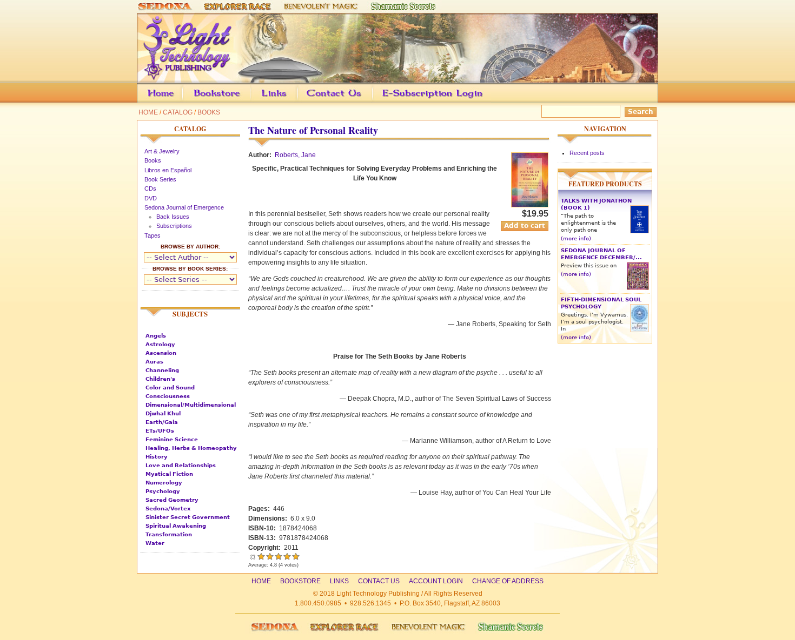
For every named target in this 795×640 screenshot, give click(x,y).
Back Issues (172, 216)
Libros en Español (167, 170)
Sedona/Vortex (167, 508)
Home (148, 112)
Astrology (160, 344)
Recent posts (587, 153)
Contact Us (350, 101)
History (156, 457)
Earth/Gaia (161, 422)
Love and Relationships (180, 465)
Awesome (295, 556)
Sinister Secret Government (187, 517)
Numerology (163, 483)
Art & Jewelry (162, 151)
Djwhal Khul (163, 413)
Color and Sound (170, 387)
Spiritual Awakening (175, 526)
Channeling (162, 370)
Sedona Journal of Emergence (184, 207)
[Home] (397, 78)
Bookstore (234, 101)
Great (287, 556)
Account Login (430, 101)
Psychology (162, 491)
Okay (270, 556)
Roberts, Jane (295, 155)
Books (208, 112)
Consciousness (167, 396)
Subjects (190, 314)
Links (295, 101)
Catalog (178, 112)
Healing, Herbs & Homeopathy (191, 448)
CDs (150, 188)
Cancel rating (252, 556)
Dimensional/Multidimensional (190, 405)
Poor (261, 556)
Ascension (160, 353)
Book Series (160, 179)
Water (154, 543)
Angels (155, 336)
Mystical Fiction (169, 474)
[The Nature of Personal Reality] (529, 205)
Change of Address (556, 101)
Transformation (168, 534)
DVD (150, 198)
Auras (154, 362)
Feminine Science (171, 439)
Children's (160, 379)
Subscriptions (174, 226)
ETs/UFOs (159, 431)
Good (278, 556)
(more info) (576, 238)
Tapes (152, 235)
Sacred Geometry (171, 500)
